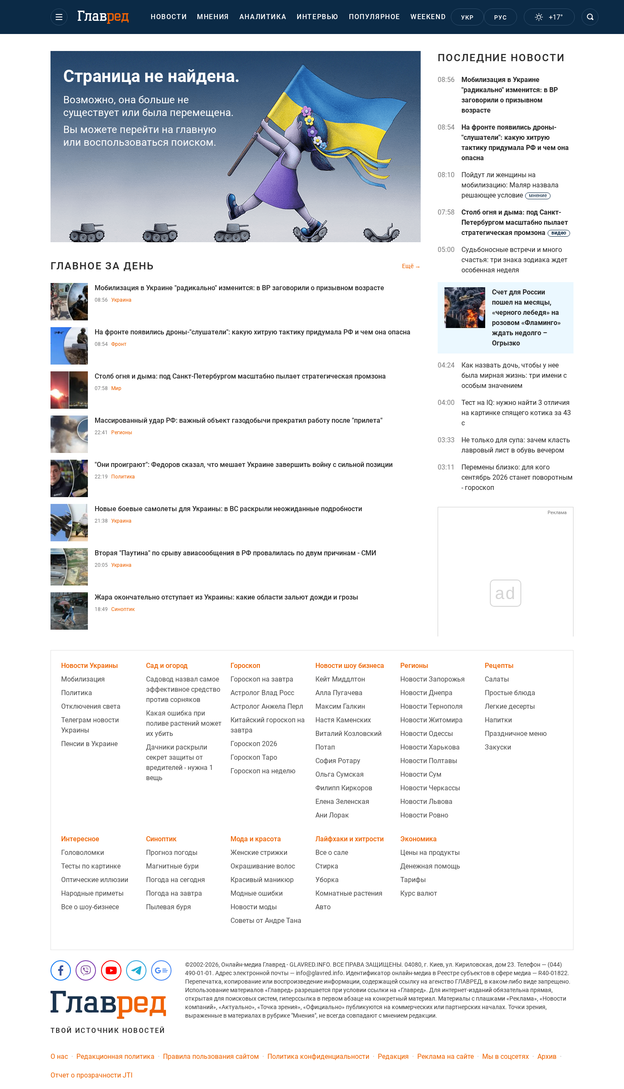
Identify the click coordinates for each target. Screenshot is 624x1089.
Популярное (374, 17)
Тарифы (413, 880)
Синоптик (123, 609)
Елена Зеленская (342, 802)
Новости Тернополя (431, 706)
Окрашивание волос (262, 866)
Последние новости (501, 58)
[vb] (86, 970)
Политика (123, 477)
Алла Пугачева (339, 693)
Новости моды (253, 907)
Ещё (408, 266)
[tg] (136, 970)
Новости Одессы (426, 734)
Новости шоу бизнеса (349, 666)
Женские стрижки (258, 853)
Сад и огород (167, 666)
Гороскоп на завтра (261, 679)
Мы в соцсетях (505, 1056)
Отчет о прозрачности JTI (91, 1075)
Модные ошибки (256, 893)
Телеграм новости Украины (90, 725)
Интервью (318, 17)
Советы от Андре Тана (265, 920)
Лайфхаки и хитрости (349, 839)
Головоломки (82, 853)
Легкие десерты (510, 706)
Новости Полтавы (428, 761)
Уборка (327, 880)
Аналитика (263, 17)
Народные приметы (92, 893)
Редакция (393, 1056)
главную (196, 130)
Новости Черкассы (430, 788)
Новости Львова (426, 802)
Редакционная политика (115, 1056)
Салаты (497, 679)
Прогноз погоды (171, 853)
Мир (116, 388)
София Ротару (337, 761)
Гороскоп (245, 666)
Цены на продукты (430, 853)
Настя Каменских (343, 720)
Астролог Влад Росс (262, 693)
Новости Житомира (431, 720)
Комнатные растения (348, 893)
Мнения (213, 17)
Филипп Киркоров (343, 788)
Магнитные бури (172, 866)
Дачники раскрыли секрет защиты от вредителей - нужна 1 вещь (179, 762)
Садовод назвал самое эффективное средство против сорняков (183, 689)
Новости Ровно (424, 815)
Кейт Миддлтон (340, 679)
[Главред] (103, 17)
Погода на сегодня (175, 880)
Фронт (118, 344)
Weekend (428, 17)
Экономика (418, 839)
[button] (59, 17)
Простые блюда (510, 693)
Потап (325, 747)
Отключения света (91, 706)
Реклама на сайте (445, 1056)
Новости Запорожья (432, 679)
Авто (323, 907)
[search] (590, 16)
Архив (547, 1056)
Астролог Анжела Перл (266, 706)
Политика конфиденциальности (318, 1056)
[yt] (111, 970)
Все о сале (331, 853)
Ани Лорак (332, 815)
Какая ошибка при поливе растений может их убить (184, 723)
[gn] (161, 970)
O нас (59, 1056)
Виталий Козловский (348, 734)
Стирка (326, 866)
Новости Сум (420, 774)
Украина (121, 300)
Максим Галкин (340, 706)
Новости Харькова (430, 747)
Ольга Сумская (339, 774)
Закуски (498, 747)
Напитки (498, 720)
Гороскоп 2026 (253, 744)
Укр (467, 17)
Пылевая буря (168, 907)
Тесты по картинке (91, 866)
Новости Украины (89, 666)
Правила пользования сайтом (211, 1056)
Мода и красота (255, 839)
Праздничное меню (516, 734)
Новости (169, 17)
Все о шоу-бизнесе (90, 907)
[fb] (61, 970)
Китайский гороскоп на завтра (267, 725)
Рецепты (499, 666)
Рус (500, 17)
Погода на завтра (174, 893)
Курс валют (418, 893)
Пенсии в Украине (89, 744)
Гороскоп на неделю (262, 771)
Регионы (121, 433)
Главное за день (102, 266)
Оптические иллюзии (94, 880)
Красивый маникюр (262, 880)
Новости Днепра (426, 693)
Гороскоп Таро (253, 757)
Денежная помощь (430, 866)
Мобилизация (83, 679)
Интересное (80, 839)
